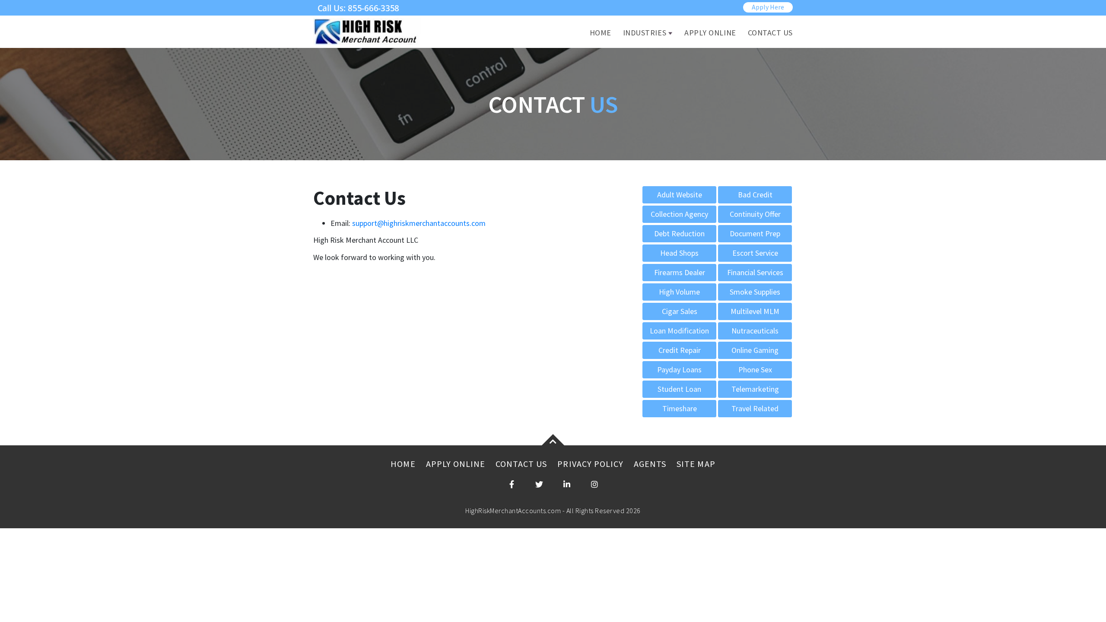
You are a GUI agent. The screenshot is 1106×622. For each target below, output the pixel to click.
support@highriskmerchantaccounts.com (419, 223)
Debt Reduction (679, 233)
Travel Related (755, 408)
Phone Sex (755, 369)
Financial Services (755, 272)
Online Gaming (755, 350)
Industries (644, 33)
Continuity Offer (755, 214)
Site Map (696, 463)
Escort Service (755, 253)
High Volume (679, 292)
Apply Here (768, 7)
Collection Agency (679, 214)
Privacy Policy (590, 463)
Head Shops (679, 253)
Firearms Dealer (679, 272)
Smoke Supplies (755, 292)
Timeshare (679, 408)
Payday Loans (679, 369)
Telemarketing (755, 389)
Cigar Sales (679, 311)
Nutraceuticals (755, 331)
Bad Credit (755, 195)
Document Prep (755, 233)
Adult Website (679, 195)
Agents (650, 463)
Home (600, 33)
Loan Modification (679, 331)
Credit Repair (679, 350)
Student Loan (679, 389)
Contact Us (770, 33)
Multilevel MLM (755, 311)
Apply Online (710, 33)
